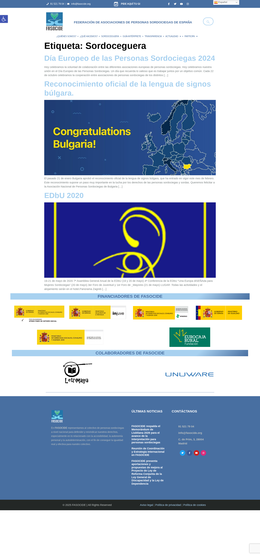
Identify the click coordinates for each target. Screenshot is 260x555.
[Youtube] (181, 4)
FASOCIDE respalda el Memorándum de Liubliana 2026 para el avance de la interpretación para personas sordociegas (146, 434)
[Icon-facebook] (168, 4)
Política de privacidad (168, 504)
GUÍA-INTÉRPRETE (132, 36)
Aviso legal (146, 504)
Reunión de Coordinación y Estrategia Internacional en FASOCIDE (148, 451)
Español (222, 2)
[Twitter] (175, 4)
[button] (4, 19)
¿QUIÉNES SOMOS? (66, 36)
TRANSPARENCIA (153, 36)
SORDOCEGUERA (110, 36)
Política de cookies (194, 504)
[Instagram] (187, 4)
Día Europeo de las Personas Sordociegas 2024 (129, 58)
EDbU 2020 (64, 195)
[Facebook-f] (189, 453)
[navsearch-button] (208, 21)
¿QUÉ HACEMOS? (89, 36)
